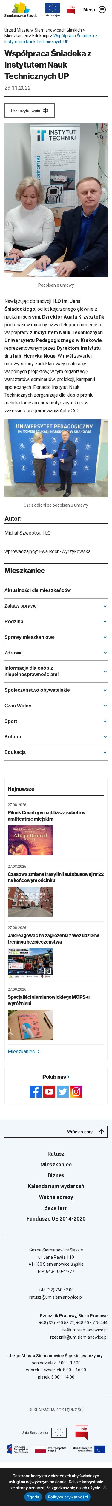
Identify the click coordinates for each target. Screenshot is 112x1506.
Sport (10, 721)
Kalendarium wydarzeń (56, 1186)
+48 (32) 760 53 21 (56, 1322)
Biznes (56, 1175)
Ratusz (56, 1154)
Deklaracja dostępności (56, 1409)
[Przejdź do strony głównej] (20, 9)
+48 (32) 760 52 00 (56, 1290)
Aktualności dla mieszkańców (37, 590)
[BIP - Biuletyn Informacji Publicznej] (71, 10)
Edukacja (15, 752)
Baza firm (56, 1208)
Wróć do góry (80, 1131)
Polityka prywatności (68, 1497)
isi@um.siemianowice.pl (85, 1330)
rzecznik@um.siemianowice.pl (79, 1337)
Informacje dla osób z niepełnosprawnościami (31, 671)
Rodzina (13, 621)
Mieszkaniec (21, 1051)
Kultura (12, 736)
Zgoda (33, 1497)
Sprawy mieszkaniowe (29, 637)
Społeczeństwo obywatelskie (37, 690)
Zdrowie (13, 652)
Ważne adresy (56, 1197)
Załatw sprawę (20, 605)
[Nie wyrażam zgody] (105, 1487)
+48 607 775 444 (92, 1322)
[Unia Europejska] (52, 10)
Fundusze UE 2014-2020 (56, 1218)
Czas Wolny (17, 705)
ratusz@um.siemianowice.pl (56, 1297)
